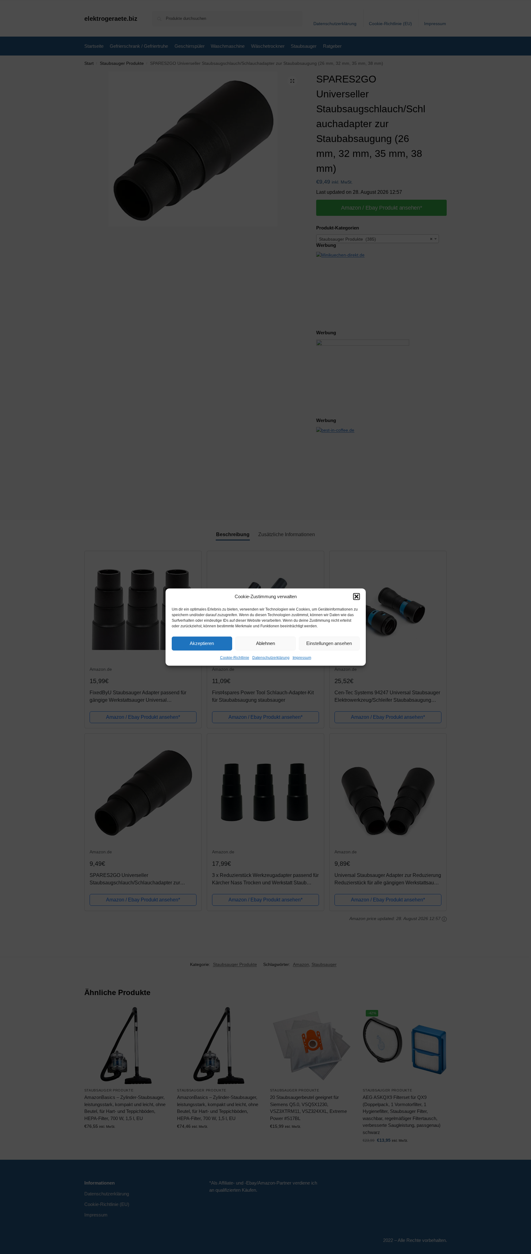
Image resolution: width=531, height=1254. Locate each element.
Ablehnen (265, 643)
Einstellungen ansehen (329, 643)
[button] (356, 597)
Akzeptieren (202, 643)
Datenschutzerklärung (271, 657)
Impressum (302, 657)
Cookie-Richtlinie (234, 657)
